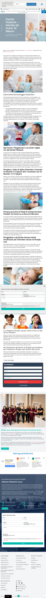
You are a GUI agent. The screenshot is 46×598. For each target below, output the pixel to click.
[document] (23, 299)
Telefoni (3, 294)
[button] (44, 286)
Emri (2, 291)
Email (25, 291)
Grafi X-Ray (26, 294)
